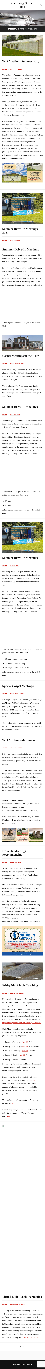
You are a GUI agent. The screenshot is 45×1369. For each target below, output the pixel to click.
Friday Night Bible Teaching (20, 985)
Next (22, 1347)
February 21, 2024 (17, 363)
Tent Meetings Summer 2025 (20, 61)
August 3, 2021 (16, 748)
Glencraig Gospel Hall (22, 5)
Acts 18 (25, 1050)
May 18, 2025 (15, 240)
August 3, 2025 (16, 69)
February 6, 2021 (17, 993)
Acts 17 (25, 1046)
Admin (4, 69)
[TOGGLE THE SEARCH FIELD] (41, 5)
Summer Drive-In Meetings (20, 406)
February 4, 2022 (17, 693)
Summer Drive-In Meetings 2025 (20, 230)
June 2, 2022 (14, 565)
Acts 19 (22, 1055)
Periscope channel (31, 1337)
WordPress (27, 1364)
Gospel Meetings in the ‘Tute (20, 356)
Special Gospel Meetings (18, 686)
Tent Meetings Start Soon (18, 740)
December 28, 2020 (17, 1304)
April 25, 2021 (15, 862)
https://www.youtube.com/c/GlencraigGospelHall (21, 1022)
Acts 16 (25, 1042)
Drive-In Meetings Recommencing (14, 852)
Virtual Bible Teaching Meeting (22, 1296)
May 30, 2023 (15, 414)
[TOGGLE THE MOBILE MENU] (3, 5)
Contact (32, 1080)
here (12, 1103)
